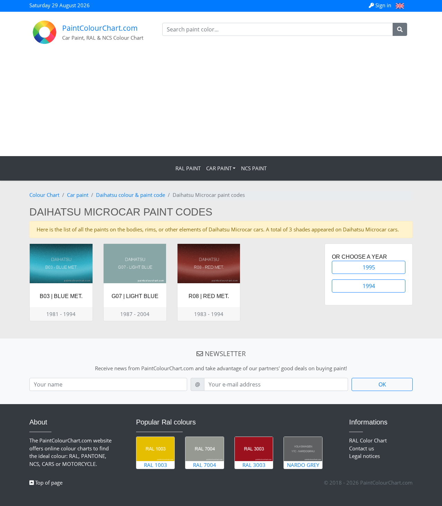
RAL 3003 (254, 464)
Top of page (48, 482)
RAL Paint (188, 168)
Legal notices (364, 455)
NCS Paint (254, 168)
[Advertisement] (221, 104)
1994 (369, 286)
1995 (369, 267)
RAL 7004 (204, 464)
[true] (400, 29)
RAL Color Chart (368, 440)
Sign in (383, 5)
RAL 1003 (155, 464)
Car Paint (219, 168)
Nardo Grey (303, 464)
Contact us (361, 448)
